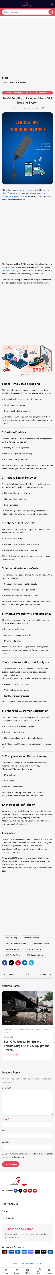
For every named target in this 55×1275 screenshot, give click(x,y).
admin (14, 108)
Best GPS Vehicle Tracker (16, 943)
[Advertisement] (27, 45)
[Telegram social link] (31, 962)
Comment (7, 1088)
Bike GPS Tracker (41, 943)
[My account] (51, 4)
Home (4, 82)
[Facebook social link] (4, 962)
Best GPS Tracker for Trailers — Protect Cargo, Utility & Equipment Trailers (26, 1046)
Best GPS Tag (11, 938)
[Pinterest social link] (18, 962)
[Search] (50, 12)
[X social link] (11, 962)
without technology (28, 190)
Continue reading (11, 1055)
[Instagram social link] (25, 1191)
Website (5, 1142)
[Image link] (18, 1181)
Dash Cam (26, 93)
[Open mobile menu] (3, 4)
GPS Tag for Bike (12, 955)
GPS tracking (12, 270)
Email (5, 1130)
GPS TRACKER (26, 1029)
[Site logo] (27, 4)
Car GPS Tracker (34, 949)
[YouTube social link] (30, 1191)
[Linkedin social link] (24, 962)
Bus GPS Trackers (13, 949)
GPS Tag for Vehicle (35, 955)
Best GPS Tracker (18, 82)
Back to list (27, 974)
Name (5, 1119)
